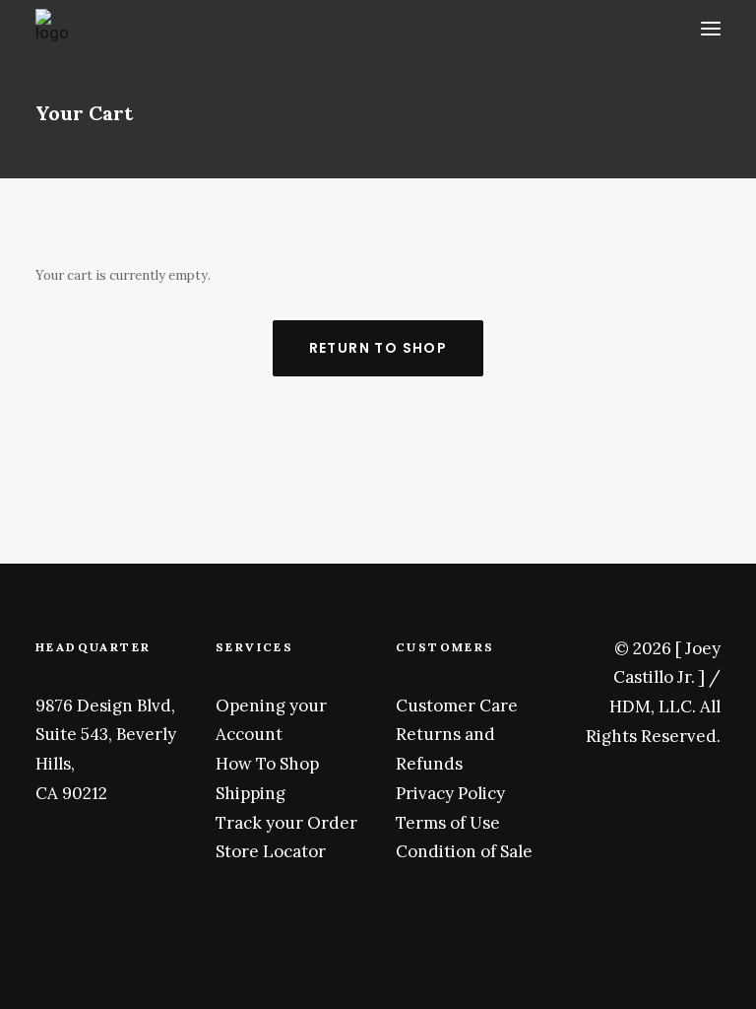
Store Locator (271, 851)
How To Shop (267, 763)
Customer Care (457, 705)
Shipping (250, 793)
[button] (710, 28)
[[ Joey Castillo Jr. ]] (193, 28)
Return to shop (378, 348)
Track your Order (286, 823)
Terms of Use (448, 823)
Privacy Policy (450, 793)
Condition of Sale (464, 851)
